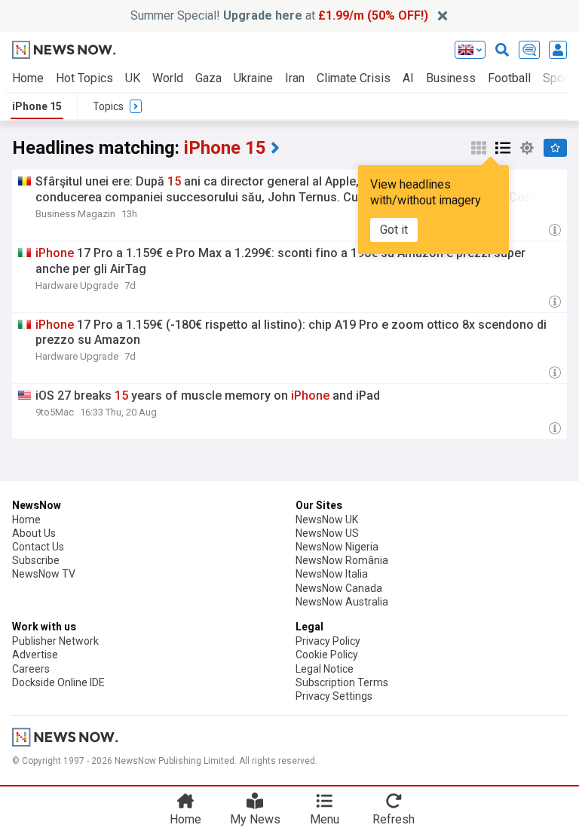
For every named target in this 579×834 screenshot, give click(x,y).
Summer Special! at (279, 15)
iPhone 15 (37, 106)
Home (28, 78)
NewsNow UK (327, 520)
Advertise (35, 654)
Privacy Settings (334, 696)
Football (509, 78)
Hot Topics (84, 78)
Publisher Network (55, 641)
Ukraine (253, 78)
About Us (34, 533)
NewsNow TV (43, 574)
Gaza (208, 78)
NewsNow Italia (332, 574)
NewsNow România (342, 560)
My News (255, 819)
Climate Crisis (354, 78)
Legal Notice (325, 669)
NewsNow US (327, 533)
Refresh (393, 819)
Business (451, 78)
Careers (31, 669)
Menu (324, 819)
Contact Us (38, 547)
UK (132, 78)
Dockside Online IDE (58, 682)
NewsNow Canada (339, 588)
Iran (295, 78)
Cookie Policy (327, 654)
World (167, 78)
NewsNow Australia (342, 602)
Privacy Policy (328, 641)
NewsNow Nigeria (337, 547)
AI (408, 78)
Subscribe (36, 560)
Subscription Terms (342, 682)
